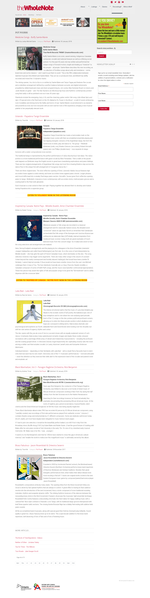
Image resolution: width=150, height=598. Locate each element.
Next (68, 563)
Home (24, 15)
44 (39, 563)
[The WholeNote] (35, 8)
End (73, 563)
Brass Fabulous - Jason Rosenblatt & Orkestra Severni (39, 445)
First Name (102, 93)
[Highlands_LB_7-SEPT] (52, 22)
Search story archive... (105, 48)
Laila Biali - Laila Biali (24, 291)
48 (55, 563)
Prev (23, 563)
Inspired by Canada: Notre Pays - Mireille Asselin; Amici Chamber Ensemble (49, 206)
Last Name (101, 100)
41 (27, 563)
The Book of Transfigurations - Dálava (28, 538)
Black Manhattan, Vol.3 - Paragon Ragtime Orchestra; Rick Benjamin (46, 367)
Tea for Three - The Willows (25, 547)
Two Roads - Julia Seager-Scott (26, 551)
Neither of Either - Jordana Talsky (27, 542)
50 (63, 563)
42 (31, 563)
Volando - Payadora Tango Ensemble (32, 116)
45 (43, 563)
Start (17, 563)
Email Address (103, 86)
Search (101, 56)
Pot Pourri (47, 41)
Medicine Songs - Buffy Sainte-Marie (31, 37)
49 (59, 563)
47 (51, 563)
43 (35, 563)
